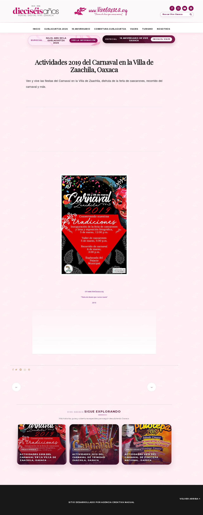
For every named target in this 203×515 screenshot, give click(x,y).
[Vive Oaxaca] (101, 11)
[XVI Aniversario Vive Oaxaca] (36, 11)
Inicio (36, 29)
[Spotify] (191, 8)
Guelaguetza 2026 (56, 29)
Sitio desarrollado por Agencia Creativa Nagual (101, 502)
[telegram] (21, 370)
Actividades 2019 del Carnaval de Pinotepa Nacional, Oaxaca (141, 457)
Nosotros (163, 29)
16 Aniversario (81, 29)
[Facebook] (172, 8)
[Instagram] (178, 8)
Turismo (147, 29)
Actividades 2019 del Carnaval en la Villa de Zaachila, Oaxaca (38, 457)
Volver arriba (189, 499)
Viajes (134, 29)
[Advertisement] (94, 131)
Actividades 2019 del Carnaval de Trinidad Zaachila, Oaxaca (88, 457)
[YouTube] (184, 8)
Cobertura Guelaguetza (110, 29)
